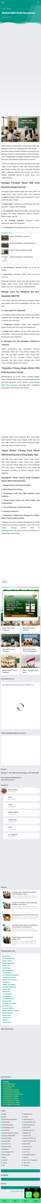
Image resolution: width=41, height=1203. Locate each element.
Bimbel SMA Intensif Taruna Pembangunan (30, 650)
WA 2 (15, 1201)
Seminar (5, 1160)
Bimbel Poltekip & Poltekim (10, 1133)
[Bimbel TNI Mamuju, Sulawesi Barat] (5, 258)
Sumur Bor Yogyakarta (30, 1160)
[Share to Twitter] (13, 589)
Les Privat (27, 1152)
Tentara (4, 1163)
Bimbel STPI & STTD (30, 1138)
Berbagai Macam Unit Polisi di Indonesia (25, 915)
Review (26, 1157)
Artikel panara (28, 1114)
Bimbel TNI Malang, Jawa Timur (20, 236)
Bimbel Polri (6, 1130)
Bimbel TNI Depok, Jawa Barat (30, 671)
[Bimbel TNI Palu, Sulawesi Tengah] (5, 251)
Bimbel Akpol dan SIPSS (9, 1119)
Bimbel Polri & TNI (29, 1130)
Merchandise (6, 1154)
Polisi (4, 1157)
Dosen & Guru (28, 1146)
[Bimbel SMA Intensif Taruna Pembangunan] (30, 640)
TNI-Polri (26, 1165)
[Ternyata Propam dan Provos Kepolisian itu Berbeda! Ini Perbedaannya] (6, 927)
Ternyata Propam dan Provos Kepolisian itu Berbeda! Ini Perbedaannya (25, 926)
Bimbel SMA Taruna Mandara (29, 629)
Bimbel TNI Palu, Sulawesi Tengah (21, 250)
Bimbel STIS (27, 1135)
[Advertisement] (20, 48)
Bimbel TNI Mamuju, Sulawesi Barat (21, 257)
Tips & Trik (27, 1163)
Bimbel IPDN (6, 1122)
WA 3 (25, 1201)
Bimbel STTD (6, 1144)
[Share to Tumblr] (36, 589)
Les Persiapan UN (7, 1152)
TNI (3, 1165)
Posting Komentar (6, 17)
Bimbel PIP (27, 1127)
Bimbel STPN (6, 1141)
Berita (4, 1117)
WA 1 (5, 1201)
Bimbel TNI (27, 1144)
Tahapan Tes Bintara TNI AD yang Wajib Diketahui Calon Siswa (24, 903)
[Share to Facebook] (5, 589)
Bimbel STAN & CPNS (8, 1135)
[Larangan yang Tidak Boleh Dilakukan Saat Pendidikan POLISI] (6, 894)
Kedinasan (5, 1149)
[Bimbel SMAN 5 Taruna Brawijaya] (10, 661)
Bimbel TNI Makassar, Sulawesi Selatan (22, 243)
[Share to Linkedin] (28, 589)
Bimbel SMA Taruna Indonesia (8, 650)
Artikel (4, 581)
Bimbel (26, 1117)
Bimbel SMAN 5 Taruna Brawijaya (9, 671)
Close (36, 591)
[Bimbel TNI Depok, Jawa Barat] (30, 661)
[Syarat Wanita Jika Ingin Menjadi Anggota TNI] (6, 940)
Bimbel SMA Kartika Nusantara (8, 629)
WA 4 (35, 1201)
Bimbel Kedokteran (29, 1125)
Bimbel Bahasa (28, 1119)
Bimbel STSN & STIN (30, 1141)
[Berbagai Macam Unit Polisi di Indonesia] (6, 917)
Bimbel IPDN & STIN (29, 1122)
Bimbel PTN (27, 1133)
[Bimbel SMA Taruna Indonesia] (10, 640)
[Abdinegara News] (20, 2)
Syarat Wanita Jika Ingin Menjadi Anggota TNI (22, 938)
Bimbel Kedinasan (7, 1125)
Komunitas (27, 1149)
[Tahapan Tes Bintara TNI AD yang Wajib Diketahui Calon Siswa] (6, 905)
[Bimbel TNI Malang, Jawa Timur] (5, 238)
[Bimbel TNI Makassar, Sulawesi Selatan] (5, 245)
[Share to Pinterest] (20, 589)
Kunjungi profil (11, 791)
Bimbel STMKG (6, 1138)
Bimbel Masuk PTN (8, 1127)
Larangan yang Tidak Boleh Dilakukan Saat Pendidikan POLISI (24, 893)
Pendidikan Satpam (29, 1154)
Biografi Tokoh (6, 1146)
